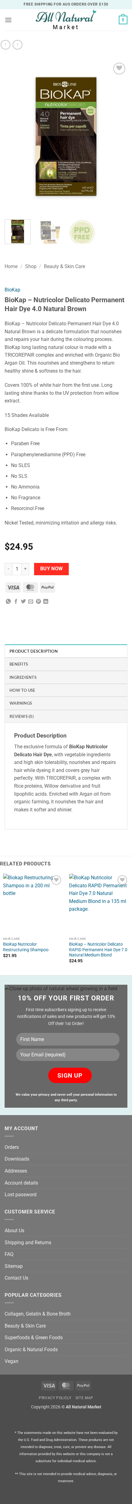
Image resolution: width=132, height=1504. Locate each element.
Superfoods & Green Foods (34, 1337)
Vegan (11, 1361)
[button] (8, 19)
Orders (12, 1147)
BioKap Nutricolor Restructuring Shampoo (26, 947)
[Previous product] (17, 44)
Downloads (17, 1159)
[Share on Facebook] (16, 601)
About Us (14, 1230)
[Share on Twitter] (23, 601)
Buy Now (51, 569)
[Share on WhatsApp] (8, 601)
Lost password (21, 1194)
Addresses (16, 1171)
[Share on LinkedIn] (45, 601)
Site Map (84, 1398)
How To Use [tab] (22, 690)
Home (11, 266)
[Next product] (5, 44)
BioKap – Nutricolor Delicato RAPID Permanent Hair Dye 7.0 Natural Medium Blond (98, 949)
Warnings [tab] (21, 703)
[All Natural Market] (66, 20)
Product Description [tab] (34, 651)
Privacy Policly (55, 1398)
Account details (21, 1183)
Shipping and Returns (28, 1242)
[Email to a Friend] (30, 601)
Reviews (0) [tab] (22, 716)
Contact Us (16, 1278)
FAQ (9, 1254)
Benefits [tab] (19, 664)
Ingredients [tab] (23, 677)
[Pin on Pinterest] (38, 601)
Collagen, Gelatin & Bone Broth (38, 1314)
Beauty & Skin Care (64, 266)
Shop (31, 266)
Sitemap (14, 1266)
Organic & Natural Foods (31, 1349)
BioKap (12, 290)
